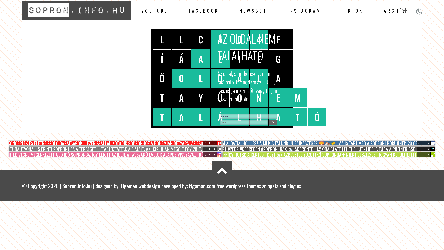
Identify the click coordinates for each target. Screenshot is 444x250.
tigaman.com (202, 186)
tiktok (433, 149)
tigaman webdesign (140, 186)
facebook (204, 11)
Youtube (155, 11)
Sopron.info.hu (77, 186)
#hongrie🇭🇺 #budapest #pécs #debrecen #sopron (225, 149)
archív (395, 11)
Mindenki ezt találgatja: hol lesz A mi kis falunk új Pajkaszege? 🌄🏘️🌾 (262, 143)
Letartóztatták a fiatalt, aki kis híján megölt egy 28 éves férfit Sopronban (166, 149)
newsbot (253, 11)
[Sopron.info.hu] (76, 17)
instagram (304, 11)
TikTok (352, 11)
